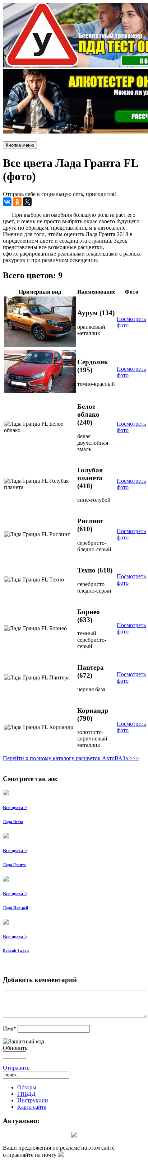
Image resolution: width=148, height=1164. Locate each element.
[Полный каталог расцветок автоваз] (74, 1135)
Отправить (16, 1068)
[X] (27, 201)
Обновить (15, 1048)
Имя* (9, 1028)
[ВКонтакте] (7, 201)
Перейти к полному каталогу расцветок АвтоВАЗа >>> (71, 758)
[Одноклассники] (17, 201)
